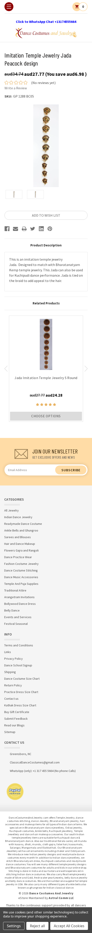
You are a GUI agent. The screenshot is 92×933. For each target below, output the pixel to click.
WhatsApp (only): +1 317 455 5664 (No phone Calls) (43, 771)
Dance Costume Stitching (21, 570)
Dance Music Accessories (21, 577)
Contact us (11, 699)
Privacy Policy (13, 659)
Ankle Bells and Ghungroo (21, 530)
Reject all (37, 925)
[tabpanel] (46, 369)
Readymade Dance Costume (23, 524)
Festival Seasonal (16, 624)
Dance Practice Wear (18, 557)
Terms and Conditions (18, 645)
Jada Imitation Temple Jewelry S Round (46, 378)
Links (7, 652)
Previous (6, 369)
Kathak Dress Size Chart (20, 705)
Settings (14, 925)
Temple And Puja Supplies (21, 584)
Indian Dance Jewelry (18, 517)
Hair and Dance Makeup (19, 544)
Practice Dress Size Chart (21, 692)
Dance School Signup (18, 665)
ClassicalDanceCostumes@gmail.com (35, 762)
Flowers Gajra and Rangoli (21, 550)
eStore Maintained (31, 898)
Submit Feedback (16, 719)
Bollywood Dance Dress (20, 604)
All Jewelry (11, 510)
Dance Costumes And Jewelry (51, 893)
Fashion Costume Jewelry (21, 564)
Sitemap (9, 732)
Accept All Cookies (69, 925)
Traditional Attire (15, 590)
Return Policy (13, 685)
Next (86, 369)
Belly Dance (12, 610)
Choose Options (46, 416)
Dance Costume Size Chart (22, 679)
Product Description (46, 245)
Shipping (10, 672)
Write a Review (15, 88)
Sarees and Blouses (17, 537)
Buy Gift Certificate (16, 712)
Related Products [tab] (46, 303)
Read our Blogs (14, 725)
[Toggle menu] (8, 6)
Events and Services (17, 617)
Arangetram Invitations (19, 597)
